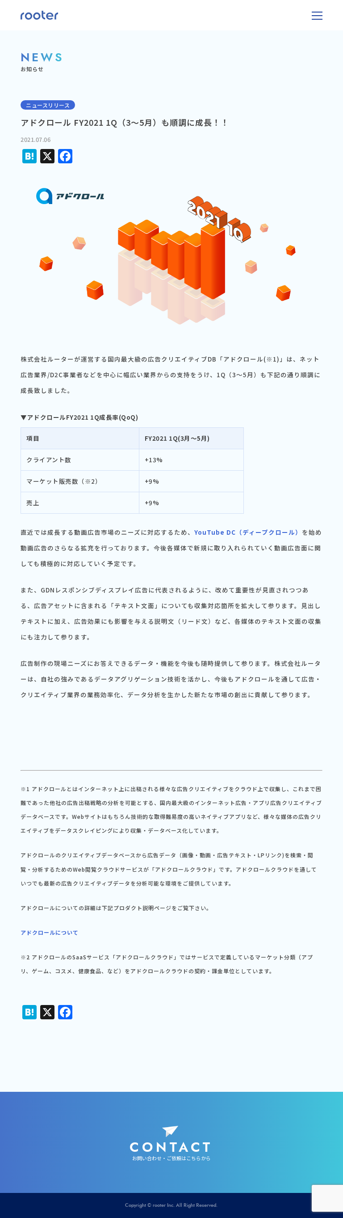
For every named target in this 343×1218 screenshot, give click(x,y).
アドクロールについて (50, 932)
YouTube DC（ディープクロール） (248, 532)
